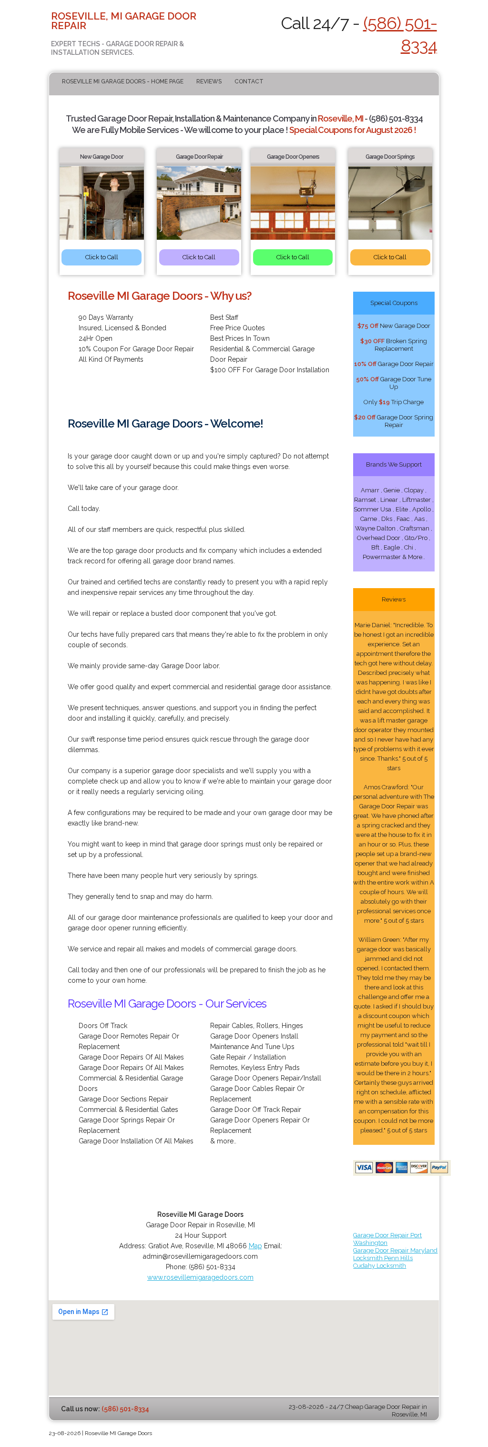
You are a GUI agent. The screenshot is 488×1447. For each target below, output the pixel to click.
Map (255, 1246)
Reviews (209, 81)
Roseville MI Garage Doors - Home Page (122, 81)
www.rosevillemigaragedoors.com (200, 1277)
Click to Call (101, 257)
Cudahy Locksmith (379, 1265)
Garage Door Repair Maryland (395, 1250)
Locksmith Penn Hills (383, 1258)
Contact (249, 81)
